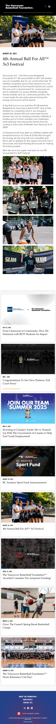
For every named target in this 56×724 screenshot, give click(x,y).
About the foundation (28, 697)
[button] (49, 6)
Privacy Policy (28, 722)
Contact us (28, 703)
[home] (19, 7)
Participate (28, 700)
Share (28, 281)
